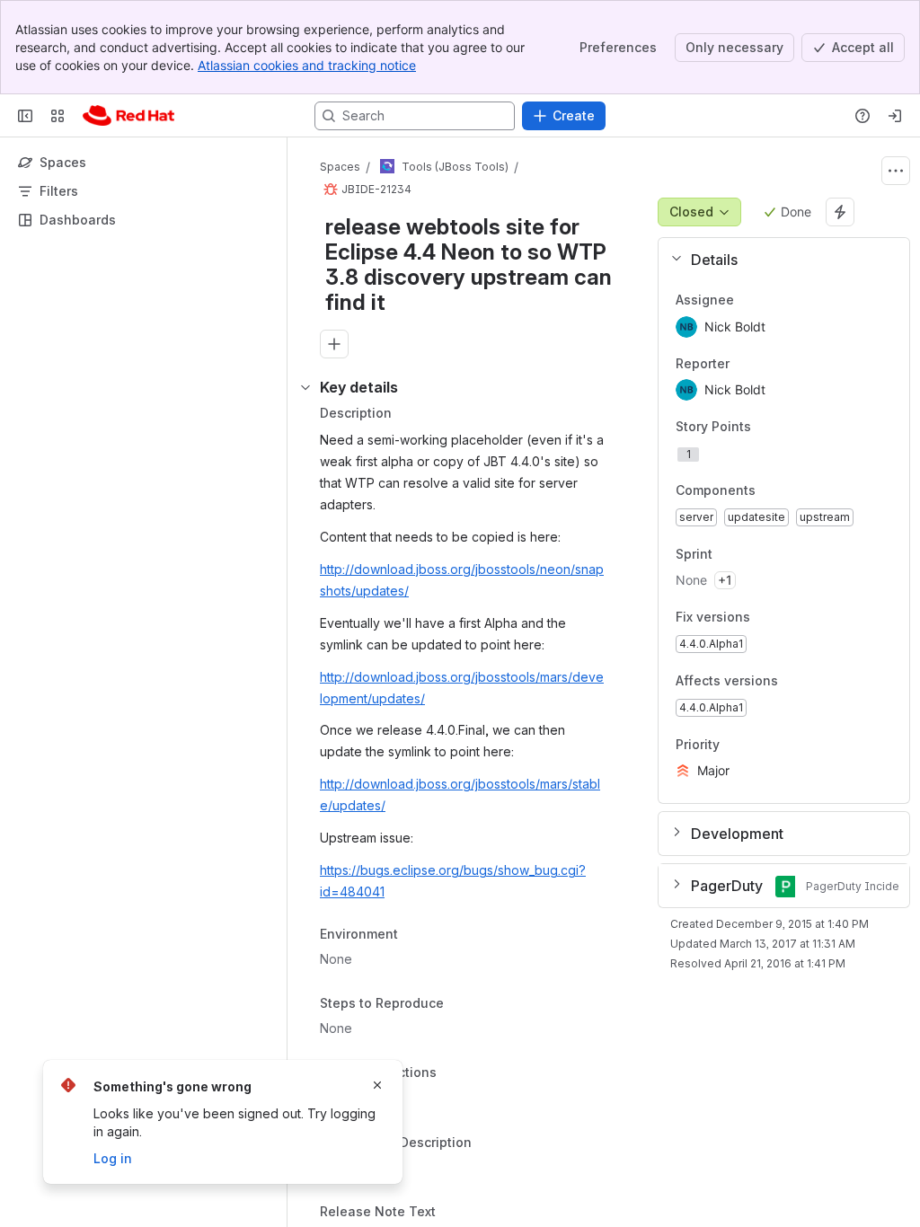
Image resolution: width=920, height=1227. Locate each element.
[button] (777, 259)
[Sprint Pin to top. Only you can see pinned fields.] (752, 554)
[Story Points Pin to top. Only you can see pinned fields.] (790, 427)
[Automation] (840, 212)
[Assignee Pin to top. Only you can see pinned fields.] (748, 300)
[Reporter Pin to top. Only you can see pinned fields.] (744, 364)
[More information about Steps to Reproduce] (462, 1004)
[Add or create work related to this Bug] (334, 344)
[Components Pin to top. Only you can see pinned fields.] (795, 490)
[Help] (862, 116)
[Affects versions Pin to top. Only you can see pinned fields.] (817, 681)
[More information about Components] (773, 491)
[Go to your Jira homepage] (128, 116)
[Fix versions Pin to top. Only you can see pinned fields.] (790, 618)
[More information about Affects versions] (796, 682)
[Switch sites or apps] (57, 116)
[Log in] (894, 116)
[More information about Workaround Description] (489, 1144)
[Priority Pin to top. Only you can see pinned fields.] (759, 744)
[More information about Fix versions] (768, 619)
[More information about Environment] (416, 936)
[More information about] (447, 1073)
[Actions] (895, 170)
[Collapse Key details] (305, 387)
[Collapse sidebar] (25, 116)
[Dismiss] (377, 1085)
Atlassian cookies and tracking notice (307, 65)
